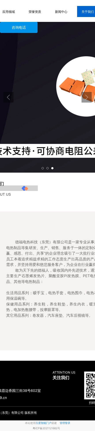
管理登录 (65, 423)
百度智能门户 (43, 423)
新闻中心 (61, 11)
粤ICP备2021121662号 (46, 428)
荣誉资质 (35, 11)
